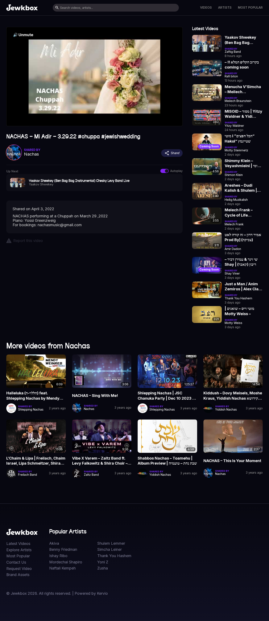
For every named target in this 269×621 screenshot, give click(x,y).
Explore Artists (19, 550)
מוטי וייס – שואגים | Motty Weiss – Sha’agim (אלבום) (240, 311)
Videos (206, 7)
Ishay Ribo (58, 556)
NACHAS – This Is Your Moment (232, 460)
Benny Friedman (63, 549)
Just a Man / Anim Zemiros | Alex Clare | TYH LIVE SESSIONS (243, 287)
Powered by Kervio (91, 593)
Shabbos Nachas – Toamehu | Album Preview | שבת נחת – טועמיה (167, 460)
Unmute (23, 35)
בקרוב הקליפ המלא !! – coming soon (242, 64)
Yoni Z (102, 562)
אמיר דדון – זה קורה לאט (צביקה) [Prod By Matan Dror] (243, 238)
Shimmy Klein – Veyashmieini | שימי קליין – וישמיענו (242, 164)
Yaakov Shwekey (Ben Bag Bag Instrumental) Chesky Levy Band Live (242, 40)
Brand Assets (17, 575)
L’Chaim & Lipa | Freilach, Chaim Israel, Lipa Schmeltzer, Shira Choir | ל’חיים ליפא (35, 461)
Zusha (102, 568)
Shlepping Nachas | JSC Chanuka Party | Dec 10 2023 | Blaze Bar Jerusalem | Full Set (166, 396)
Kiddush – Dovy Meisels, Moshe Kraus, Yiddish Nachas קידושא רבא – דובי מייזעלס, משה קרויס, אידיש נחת (232, 396)
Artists (225, 7)
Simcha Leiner (109, 549)
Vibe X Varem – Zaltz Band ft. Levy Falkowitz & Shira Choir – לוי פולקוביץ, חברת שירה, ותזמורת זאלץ (101, 461)
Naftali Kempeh (62, 568)
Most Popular (250, 7)
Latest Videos (18, 544)
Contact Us (16, 562)
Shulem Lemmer (111, 543)
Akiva (54, 543)
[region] (94, 76)
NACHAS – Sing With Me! (95, 395)
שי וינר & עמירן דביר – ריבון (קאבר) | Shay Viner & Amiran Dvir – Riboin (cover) (243, 262)
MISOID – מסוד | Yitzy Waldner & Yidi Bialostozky (243, 114)
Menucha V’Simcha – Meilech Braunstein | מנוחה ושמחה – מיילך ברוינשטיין (243, 90)
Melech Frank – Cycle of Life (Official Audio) (239, 213)
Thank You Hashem (114, 556)
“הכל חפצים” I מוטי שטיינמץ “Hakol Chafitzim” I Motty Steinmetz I (242, 139)
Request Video (19, 569)
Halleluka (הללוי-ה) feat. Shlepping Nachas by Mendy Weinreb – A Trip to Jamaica (32, 396)
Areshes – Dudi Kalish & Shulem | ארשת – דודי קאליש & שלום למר (241, 188)
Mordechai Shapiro (65, 562)
